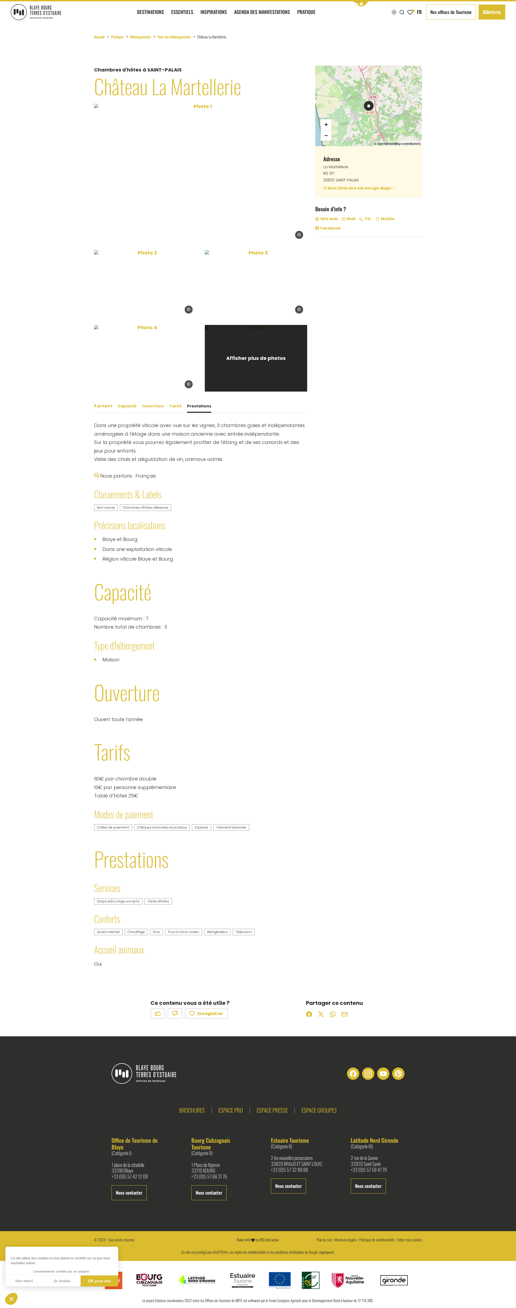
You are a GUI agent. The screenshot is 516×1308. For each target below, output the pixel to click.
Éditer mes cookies (409, 1239)
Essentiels (182, 11)
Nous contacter (129, 1192)
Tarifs (175, 406)
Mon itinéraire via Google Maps (359, 188)
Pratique (306, 11)
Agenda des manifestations (262, 11)
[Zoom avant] (326, 124)
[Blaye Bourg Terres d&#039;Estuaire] (148, 1073)
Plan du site (324, 1239)
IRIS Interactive (269, 1239)
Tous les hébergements (174, 37)
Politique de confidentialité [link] (377, 1239)
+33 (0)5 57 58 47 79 (369, 1170)
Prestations (199, 406)
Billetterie (492, 12)
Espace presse (272, 1110)
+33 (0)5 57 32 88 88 (289, 1170)
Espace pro (230, 1110)
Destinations (150, 11)
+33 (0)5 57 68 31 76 (209, 1177)
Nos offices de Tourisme (451, 12)
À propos (103, 406)
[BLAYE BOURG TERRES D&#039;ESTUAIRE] (36, 12)
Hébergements (140, 37)
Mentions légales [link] (346, 1239)
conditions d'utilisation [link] (289, 1252)
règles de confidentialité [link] (250, 1252)
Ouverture (153, 406)
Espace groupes (319, 1110)
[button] (361, 4)
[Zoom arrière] (326, 135)
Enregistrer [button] (210, 1013)
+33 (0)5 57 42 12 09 (130, 1177)
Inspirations (213, 11)
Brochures (192, 1110)
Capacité (127, 406)
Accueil (99, 37)
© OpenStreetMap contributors (397, 143)
